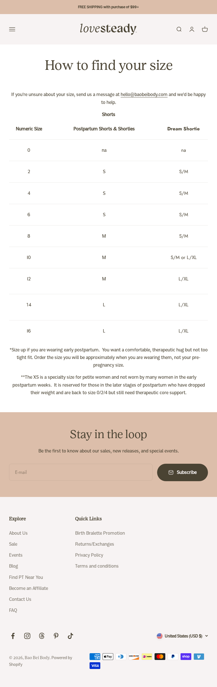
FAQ (13, 610)
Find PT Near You (26, 577)
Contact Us (20, 599)
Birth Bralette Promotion (100, 533)
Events (16, 555)
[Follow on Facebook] (13, 636)
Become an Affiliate (28, 588)
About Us (18, 533)
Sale (13, 544)
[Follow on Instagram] (27, 636)
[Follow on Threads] (41, 636)
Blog (13, 566)
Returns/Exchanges (94, 544)
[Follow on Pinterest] (56, 636)
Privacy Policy (89, 555)
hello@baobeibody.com (144, 94)
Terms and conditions (97, 566)
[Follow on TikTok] (70, 636)
